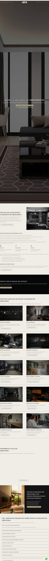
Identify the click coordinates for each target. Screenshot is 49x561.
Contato (11, 2)
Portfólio (43, 2)
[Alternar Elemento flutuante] (46, 559)
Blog (46, 2)
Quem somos (6, 2)
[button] (24, 105)
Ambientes (38, 2)
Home (2, 2)
